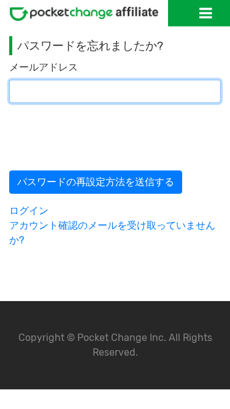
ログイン (28, 210)
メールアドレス (43, 67)
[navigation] (205, 12)
